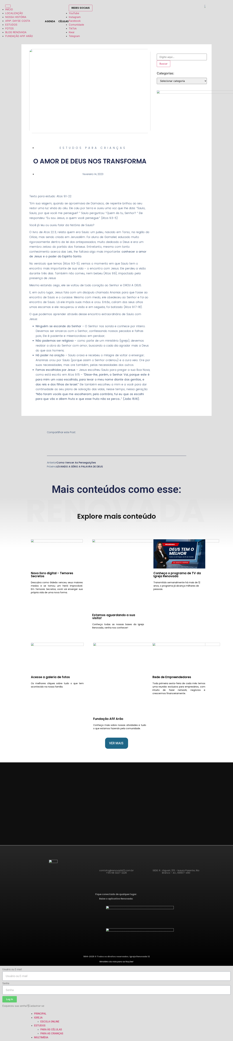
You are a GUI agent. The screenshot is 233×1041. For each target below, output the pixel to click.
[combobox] (182, 57)
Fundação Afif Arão (108, 719)
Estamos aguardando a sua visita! (113, 616)
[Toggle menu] (8, 6)
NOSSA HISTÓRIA (15, 17)
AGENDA (50, 21)
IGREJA (38, 1017)
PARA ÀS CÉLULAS (51, 1029)
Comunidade (76, 24)
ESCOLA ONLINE (49, 1021)
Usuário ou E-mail (12, 969)
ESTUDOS (11, 24)
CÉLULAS (63, 21)
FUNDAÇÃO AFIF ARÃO (19, 36)
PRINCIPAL (40, 1013)
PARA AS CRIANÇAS (51, 1033)
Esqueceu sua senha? (15, 1005)
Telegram (74, 36)
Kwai (71, 32)
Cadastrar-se (36, 1005)
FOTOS (9, 28)
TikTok (73, 28)
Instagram (75, 17)
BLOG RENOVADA (15, 32)
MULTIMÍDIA (41, 1037)
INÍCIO (9, 9)
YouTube (74, 13)
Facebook (75, 20)
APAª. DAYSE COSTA (17, 20)
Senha (5, 983)
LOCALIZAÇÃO (14, 13)
